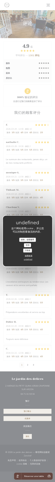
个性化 (27, 250)
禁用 (27, 245)
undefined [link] (28, 259)
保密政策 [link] (28, 255)
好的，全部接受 (27, 239)
